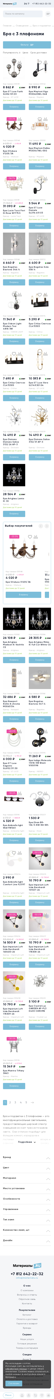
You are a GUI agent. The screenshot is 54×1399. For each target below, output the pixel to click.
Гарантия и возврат (27, 1324)
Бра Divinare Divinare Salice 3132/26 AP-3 (11, 442)
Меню (8, 1395)
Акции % (27, 1359)
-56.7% (11, 178)
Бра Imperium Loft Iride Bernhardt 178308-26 (39, 949)
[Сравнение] (48, 1395)
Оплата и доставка (27, 1319)
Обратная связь (27, 1299)
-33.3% (11, 119)
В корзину (14, 107)
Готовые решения (27, 1344)
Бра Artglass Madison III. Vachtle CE (13, 644)
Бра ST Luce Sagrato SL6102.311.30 (10, 765)
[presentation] (5, 68)
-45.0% (11, 731)
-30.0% (11, 793)
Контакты (27, 1304)
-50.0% (37, 853)
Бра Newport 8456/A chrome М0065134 (11, 704)
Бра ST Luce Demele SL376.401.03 (36, 210)
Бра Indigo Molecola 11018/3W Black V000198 (40, 763)
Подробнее (25, 1142)
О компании (27, 1290)
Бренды (27, 1328)
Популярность (12, 53)
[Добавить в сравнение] (20, 63)
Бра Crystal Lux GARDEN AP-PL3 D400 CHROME (37, 1008)
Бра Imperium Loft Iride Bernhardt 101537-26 (39, 887)
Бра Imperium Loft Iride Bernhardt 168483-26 (13, 949)
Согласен (13, 1383)
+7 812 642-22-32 (41, 4)
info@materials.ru (27, 1278)
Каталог (27, 1315)
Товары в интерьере (27, 1348)
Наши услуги (27, 1339)
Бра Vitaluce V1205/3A (18, 582)
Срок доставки (38, 53)
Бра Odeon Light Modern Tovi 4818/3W (12, 326)
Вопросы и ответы (27, 1295)
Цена (25, 53)
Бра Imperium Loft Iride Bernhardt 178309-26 (13, 1011)
